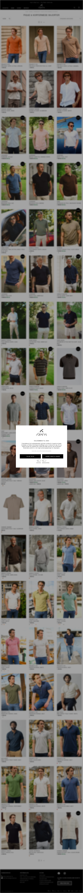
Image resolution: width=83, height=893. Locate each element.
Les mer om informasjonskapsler (41, 451)
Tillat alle (30, 456)
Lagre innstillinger (52, 456)
